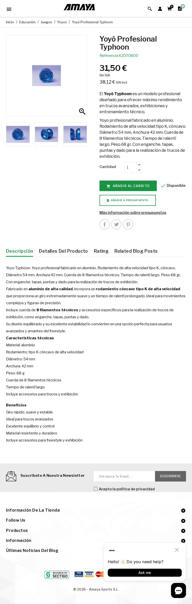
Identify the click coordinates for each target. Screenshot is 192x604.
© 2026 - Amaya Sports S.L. (96, 589)
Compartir (104, 224)
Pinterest (128, 224)
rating (101, 251)
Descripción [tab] (19, 251)
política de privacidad (135, 489)
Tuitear (116, 224)
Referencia (109, 55)
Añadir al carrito (128, 186)
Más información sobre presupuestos (133, 212)
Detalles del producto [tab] (63, 251)
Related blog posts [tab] (136, 251)
